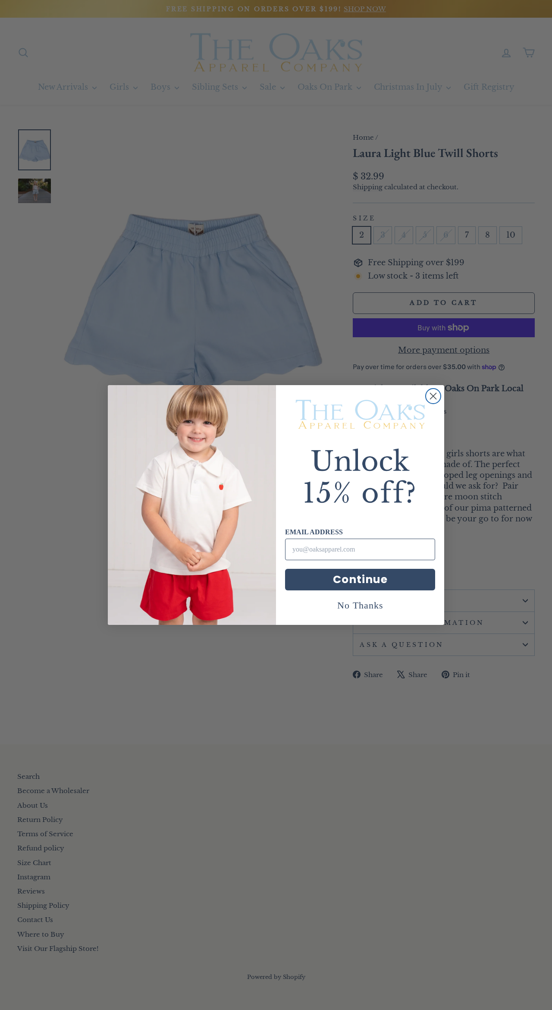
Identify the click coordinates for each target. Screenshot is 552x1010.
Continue (360, 579)
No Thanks (360, 605)
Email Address (314, 532)
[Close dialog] (433, 396)
